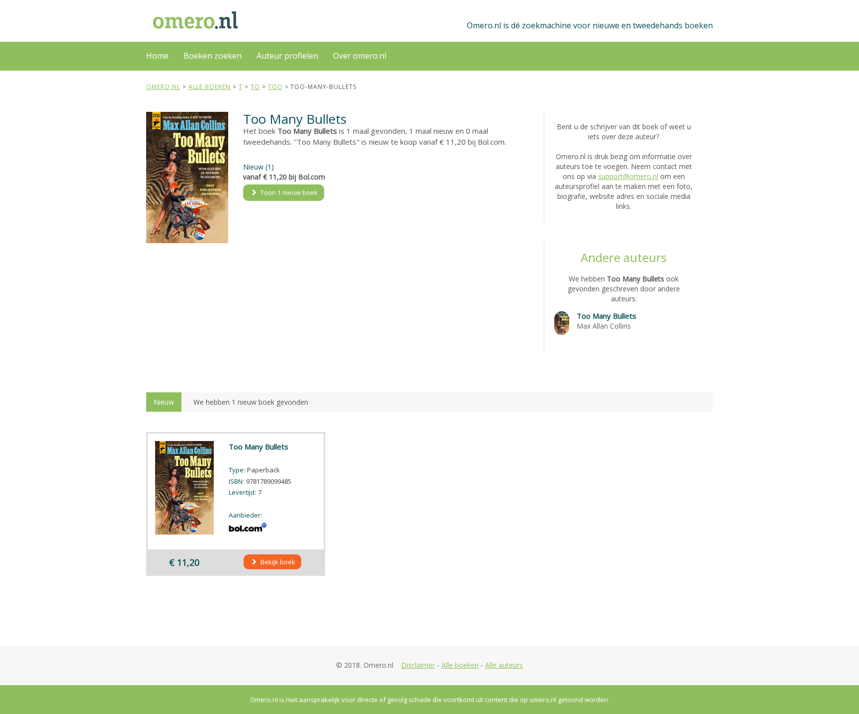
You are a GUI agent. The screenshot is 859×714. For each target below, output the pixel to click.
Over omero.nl (359, 55)
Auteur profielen (287, 55)
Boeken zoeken (212, 55)
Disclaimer (418, 665)
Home (157, 55)
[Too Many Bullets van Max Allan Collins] (561, 322)
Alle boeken (460, 665)
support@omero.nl (628, 176)
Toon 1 (288, 192)
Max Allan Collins (604, 326)
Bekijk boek (277, 561)
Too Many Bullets (606, 316)
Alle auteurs (504, 665)
